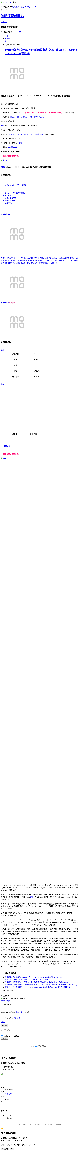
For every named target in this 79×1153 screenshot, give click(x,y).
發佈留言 (4, 1038)
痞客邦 (18, 1012)
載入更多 (4, 1026)
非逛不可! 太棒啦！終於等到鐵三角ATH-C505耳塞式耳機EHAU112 (29, 980)
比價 (2, 126)
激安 (20, 143)
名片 (6, 41)
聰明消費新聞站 (12, 16)
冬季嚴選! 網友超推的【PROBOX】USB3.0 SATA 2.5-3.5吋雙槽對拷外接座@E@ (34, 977)
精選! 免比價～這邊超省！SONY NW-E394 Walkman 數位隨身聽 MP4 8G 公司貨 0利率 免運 (37, 987)
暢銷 (3, 167)
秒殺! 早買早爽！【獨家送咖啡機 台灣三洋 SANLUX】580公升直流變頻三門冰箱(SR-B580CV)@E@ (41, 985)
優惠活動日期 (10, 185)
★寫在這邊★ (12, 147)
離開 (11, 1149)
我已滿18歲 (5, 1149)
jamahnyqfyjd (5, 1001)
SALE (20, 113)
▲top (3, 1022)
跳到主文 (4, 22)
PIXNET (24, 1124)
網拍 (31, 897)
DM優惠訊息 (5, 446)
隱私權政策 (51, 1124)
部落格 (7, 38)
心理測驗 (17, 1018)
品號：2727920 (15, 194)
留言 (22, 1012)
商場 (2, 350)
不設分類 (17, 32)
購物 (2, 384)
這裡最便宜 (5, 303)
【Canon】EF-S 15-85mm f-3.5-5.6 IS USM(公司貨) (27, 117)
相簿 (6, 36)
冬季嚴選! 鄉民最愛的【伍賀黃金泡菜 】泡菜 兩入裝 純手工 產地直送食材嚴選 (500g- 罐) (37, 982)
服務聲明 (59, 1124)
